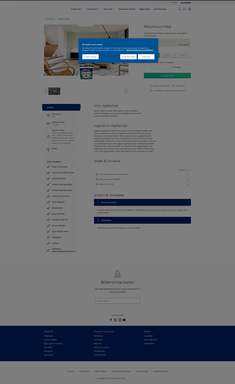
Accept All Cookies (128, 57)
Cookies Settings (90, 57)
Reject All (146, 57)
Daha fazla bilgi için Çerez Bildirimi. (139, 50)
